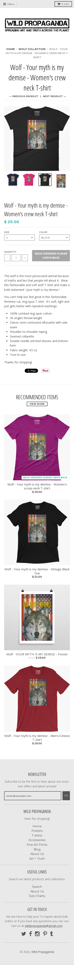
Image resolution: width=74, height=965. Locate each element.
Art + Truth (37, 858)
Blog (37, 849)
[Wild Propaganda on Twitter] (23, 934)
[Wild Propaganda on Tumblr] (51, 934)
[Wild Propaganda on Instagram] (37, 934)
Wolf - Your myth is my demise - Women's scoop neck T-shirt (37, 486)
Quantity (10, 252)
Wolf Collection (31, 49)
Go (66, 795)
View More (37, 403)
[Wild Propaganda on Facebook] (30, 934)
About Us (37, 854)
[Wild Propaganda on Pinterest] (45, 934)
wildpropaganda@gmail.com (43, 926)
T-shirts (37, 835)
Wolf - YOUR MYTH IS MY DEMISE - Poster (37, 654)
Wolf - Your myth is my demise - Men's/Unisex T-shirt (37, 738)
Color (43, 232)
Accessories (37, 840)
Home (10, 49)
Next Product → (54, 96)
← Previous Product (23, 96)
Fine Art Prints (37, 845)
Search (37, 887)
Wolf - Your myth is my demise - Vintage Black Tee (37, 571)
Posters (37, 831)
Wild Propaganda (42, 952)
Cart (65, 4)
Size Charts (37, 896)
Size (6, 232)
